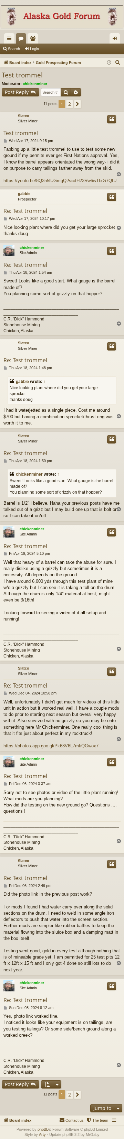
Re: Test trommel (25, 210)
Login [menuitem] (116, 40)
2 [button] (69, 104)
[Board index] (62, 17)
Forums (22, 40)
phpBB (43, 1129)
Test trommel (22, 75)
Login (34, 49)
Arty (42, 1134)
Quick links (10, 40)
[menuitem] (118, 62)
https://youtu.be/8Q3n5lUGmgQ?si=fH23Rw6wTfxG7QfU (59, 180)
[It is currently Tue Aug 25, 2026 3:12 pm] (109, 63)
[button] (77, 104)
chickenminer (35, 84)
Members (34, 40)
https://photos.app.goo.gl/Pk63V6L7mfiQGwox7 (51, 745)
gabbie (24, 194)
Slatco (23, 116)
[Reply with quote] (111, 119)
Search (14, 49)
